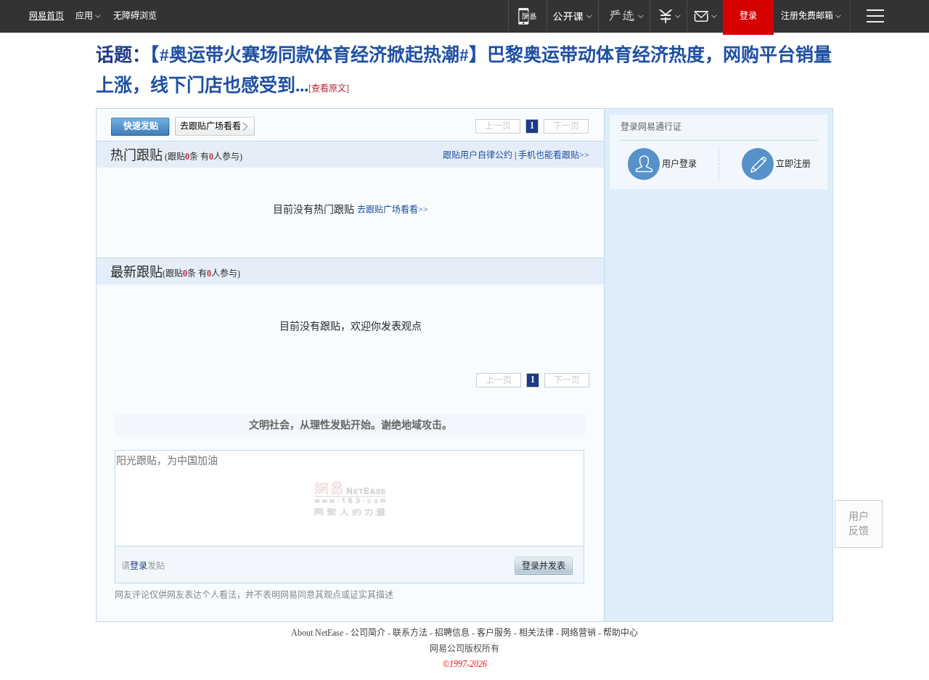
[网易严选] (624, 15)
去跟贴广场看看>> (392, 210)
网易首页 (46, 16)
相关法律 (536, 633)
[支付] (668, 15)
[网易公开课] (572, 15)
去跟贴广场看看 (210, 126)
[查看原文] (328, 88)
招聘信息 (452, 633)
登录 (748, 16)
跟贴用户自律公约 (477, 155)
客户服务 (494, 633)
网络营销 (578, 633)
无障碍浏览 (135, 16)
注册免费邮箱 (807, 16)
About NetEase (317, 633)
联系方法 (410, 633)
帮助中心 (620, 633)
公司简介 (368, 633)
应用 (84, 16)
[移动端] (527, 15)
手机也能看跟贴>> (553, 155)
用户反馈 (858, 523)
